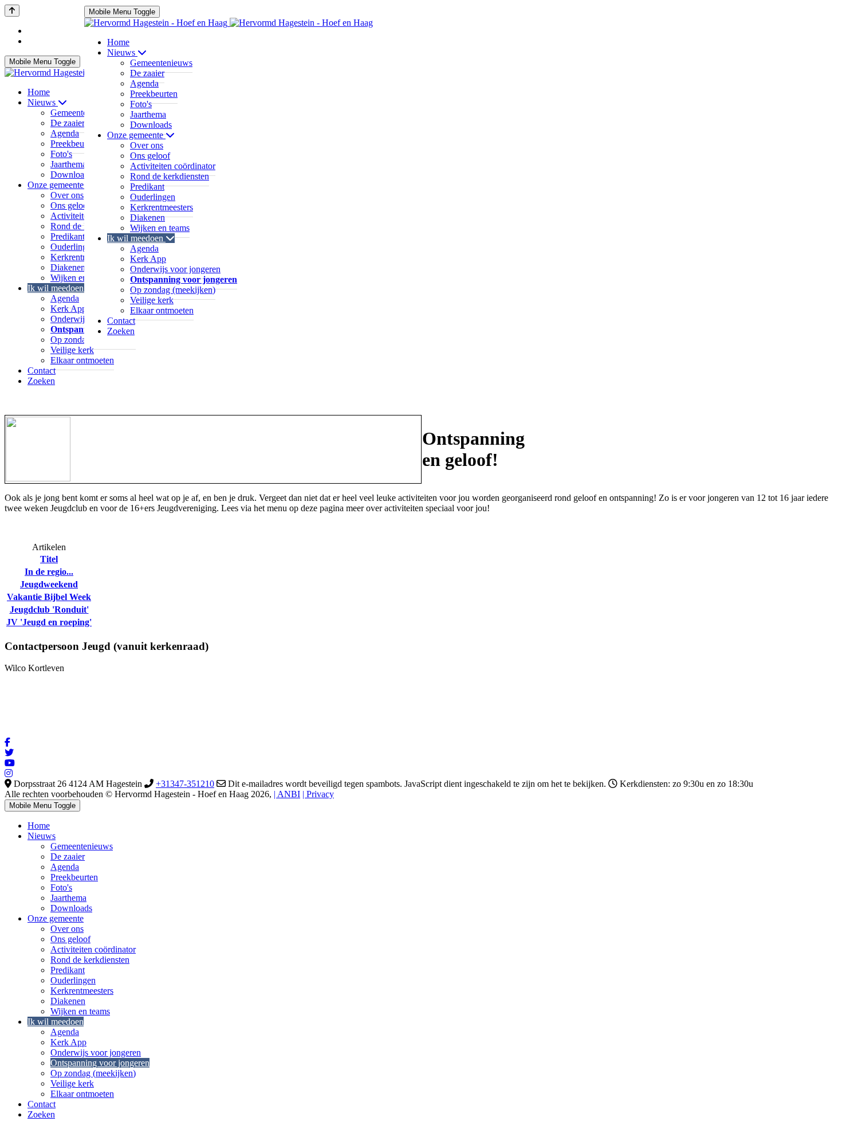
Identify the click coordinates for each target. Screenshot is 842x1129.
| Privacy (318, 794)
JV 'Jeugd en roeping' (49, 622)
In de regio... (49, 572)
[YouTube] (10, 763)
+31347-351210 (185, 784)
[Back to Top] (12, 11)
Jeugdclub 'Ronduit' (49, 609)
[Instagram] (9, 773)
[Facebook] (7, 742)
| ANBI (287, 794)
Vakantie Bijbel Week (49, 597)
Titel (49, 559)
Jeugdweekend (49, 584)
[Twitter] (9, 753)
